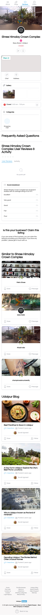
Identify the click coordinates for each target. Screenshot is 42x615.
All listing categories (21, 593)
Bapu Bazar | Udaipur (20, 43)
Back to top (24, 611)
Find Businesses (21, 587)
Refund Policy (21, 594)
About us (21, 589)
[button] (18, 50)
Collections (21, 591)
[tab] (7, 161)
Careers (7, 593)
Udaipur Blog (34, 587)
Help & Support (34, 591)
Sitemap (34, 593)
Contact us (8, 591)
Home (7, 587)
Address (16, 78)
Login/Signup (8, 594)
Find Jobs (8, 589)
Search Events (34, 589)
